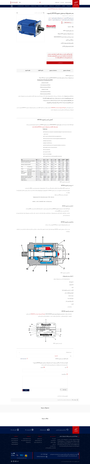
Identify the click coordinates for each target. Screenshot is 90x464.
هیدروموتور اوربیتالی (14, 438)
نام (65, 367)
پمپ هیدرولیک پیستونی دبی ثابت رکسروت (64, 400)
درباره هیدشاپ (53, 440)
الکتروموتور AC (69, 5)
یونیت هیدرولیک (33, 5)
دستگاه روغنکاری (57, 5)
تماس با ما (62, 2)
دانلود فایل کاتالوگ (67, 22)
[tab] (64, 70)
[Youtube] (14, 461)
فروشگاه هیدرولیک (68, 2)
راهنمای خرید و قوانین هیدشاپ (50, 448)
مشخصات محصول (53, 70)
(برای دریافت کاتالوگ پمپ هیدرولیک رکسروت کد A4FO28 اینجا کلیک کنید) (45, 127)
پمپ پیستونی (71, 15)
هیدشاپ (77, 8)
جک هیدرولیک (27, 5)
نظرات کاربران (27, 70)
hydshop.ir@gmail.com (41, 456)
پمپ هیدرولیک (51, 5)
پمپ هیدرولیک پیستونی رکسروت (57, 18)
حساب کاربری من (53, 446)
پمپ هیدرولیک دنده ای (38, 442)
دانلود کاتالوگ (40, 70)
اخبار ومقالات (57, 2)
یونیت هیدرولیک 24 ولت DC (26, 440)
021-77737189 (43, 454)
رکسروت (49, 20)
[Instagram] (15, 461)
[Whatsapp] (11, 461)
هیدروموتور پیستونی (14, 440)
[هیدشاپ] (75, 3)
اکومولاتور (63, 5)
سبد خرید (54, 444)
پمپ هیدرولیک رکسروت (56, 20)
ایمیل (41, 367)
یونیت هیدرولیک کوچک (27, 438)
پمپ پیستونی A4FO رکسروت (68, 18)
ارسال (26, 390)
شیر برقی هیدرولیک (15, 442)
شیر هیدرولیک (40, 5)
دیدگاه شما (64, 374)
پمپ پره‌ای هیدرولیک (38, 440)
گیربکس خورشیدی (21, 5)
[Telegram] (17, 461)
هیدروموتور (45, 5)
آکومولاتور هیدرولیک (14, 444)
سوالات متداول (53, 442)
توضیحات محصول (66, 70)
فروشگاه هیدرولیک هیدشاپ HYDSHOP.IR (58, 107)
